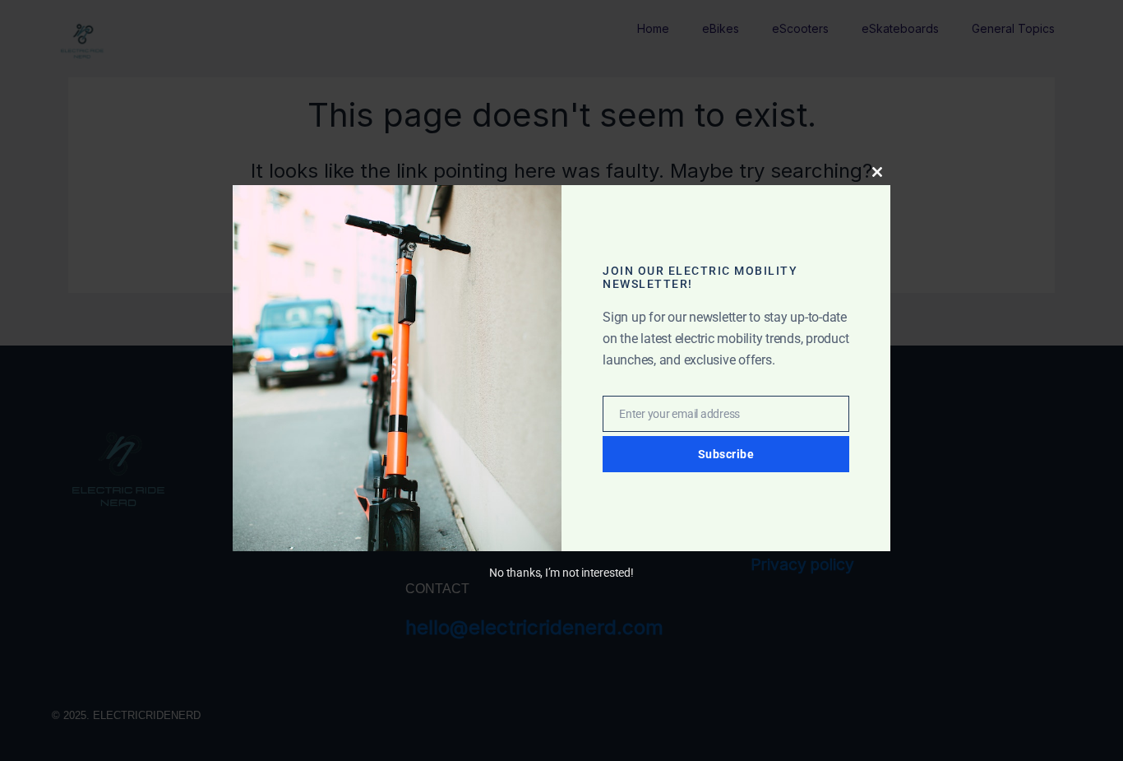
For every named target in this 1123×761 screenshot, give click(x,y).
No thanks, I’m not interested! (561, 572)
